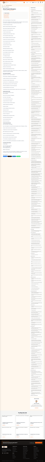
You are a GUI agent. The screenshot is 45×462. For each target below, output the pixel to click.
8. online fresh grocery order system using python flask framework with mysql (36, 25)
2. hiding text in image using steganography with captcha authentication (36, 56)
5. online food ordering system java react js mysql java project (36, 337)
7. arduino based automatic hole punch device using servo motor (36, 88)
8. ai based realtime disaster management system (36, 223)
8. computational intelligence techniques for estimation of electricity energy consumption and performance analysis (36, 135)
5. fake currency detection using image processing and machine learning (35, 314)
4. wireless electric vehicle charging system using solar (36, 169)
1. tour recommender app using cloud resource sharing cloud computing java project (36, 230)
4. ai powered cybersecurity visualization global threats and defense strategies (36, 312)
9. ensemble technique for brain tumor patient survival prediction (36, 322)
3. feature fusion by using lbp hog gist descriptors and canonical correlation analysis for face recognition (36, 332)
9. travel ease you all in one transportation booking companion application (35, 344)
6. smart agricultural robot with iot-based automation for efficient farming (35, 108)
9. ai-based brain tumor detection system (35, 71)
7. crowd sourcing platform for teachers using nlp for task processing (36, 362)
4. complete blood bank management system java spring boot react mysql (36, 335)
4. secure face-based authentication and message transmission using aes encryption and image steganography (36, 17)
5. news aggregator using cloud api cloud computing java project (35, 149)
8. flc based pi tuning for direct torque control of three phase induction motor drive (36, 179)
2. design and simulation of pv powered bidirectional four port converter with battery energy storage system (36, 165)
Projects (27, 2)
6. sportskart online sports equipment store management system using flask (35, 219)
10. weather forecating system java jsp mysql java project (36, 368)
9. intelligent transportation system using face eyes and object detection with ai (36, 366)
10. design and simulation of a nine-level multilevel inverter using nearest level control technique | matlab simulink (36, 183)
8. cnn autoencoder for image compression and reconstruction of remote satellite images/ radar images (36, 320)
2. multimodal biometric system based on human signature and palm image (36, 189)
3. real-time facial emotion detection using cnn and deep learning (36, 213)
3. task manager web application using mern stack (36, 261)
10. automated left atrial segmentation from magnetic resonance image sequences (35, 227)
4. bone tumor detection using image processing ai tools (36, 215)
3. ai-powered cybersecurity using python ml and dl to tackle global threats (36, 191)
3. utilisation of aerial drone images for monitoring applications (36, 14)
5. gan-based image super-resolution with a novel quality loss (36, 195)
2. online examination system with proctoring (36, 259)
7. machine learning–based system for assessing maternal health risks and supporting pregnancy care (36, 23)
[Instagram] (4, 453)
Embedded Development (36, 451)
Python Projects (24, 452)
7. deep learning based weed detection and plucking (36, 132)
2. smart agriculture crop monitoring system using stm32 (36, 99)
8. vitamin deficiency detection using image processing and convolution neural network (36, 154)
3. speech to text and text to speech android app (36, 282)
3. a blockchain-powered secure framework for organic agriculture (36, 296)
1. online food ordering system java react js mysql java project (36, 306)
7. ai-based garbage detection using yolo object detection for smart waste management (36, 199)
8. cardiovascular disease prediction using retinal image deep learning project (36, 70)
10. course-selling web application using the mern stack (36, 275)
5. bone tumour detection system (34, 63)
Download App (35, 2)
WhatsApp (19, 156)
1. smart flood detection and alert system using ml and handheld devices (36, 372)
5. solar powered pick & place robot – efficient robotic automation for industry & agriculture (36, 106)
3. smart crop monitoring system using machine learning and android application (36, 123)
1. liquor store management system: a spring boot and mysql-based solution (36, 32)
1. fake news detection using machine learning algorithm (36, 11)
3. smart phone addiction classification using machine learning (36, 353)
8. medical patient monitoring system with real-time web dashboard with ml (36, 388)
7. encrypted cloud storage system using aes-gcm (36, 245)
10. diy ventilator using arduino (34, 94)
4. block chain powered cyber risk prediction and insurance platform (36, 299)
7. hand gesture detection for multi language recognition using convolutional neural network (36, 340)
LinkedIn (14, 156)
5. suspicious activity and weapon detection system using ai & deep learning (36, 19)
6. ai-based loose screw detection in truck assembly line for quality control (35, 86)
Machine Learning (35, 453)
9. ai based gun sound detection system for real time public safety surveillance (36, 27)
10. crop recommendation (34, 29)
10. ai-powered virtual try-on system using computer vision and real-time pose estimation (36, 206)
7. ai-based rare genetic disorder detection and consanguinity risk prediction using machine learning (36, 68)
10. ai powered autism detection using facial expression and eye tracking (36, 346)
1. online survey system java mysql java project (36, 141)
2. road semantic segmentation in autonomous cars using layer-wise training (36, 211)
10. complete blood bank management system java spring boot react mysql (36, 251)
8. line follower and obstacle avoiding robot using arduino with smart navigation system (36, 90)
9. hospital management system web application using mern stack (36, 273)
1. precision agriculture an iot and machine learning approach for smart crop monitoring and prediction (36, 78)
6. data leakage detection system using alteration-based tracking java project (35, 243)
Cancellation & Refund (15, 451)
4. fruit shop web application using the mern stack (36, 263)
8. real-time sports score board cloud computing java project (36, 247)
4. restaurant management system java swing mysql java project (36, 147)
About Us (13, 454)
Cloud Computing (35, 457)
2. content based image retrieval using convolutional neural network (35, 351)
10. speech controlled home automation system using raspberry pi (36, 138)
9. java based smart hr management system (36, 156)
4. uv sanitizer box (33, 83)
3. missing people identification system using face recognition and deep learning (36, 36)
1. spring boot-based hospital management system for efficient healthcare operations (35, 234)
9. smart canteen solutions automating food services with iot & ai (36, 225)
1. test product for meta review (34, 254)
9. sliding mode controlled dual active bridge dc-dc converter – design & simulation (36, 181)
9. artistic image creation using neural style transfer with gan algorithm (35, 203)
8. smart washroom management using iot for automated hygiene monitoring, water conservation (36, 112)
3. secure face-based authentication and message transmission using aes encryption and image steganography (36, 58)
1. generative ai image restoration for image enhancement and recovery (35, 209)
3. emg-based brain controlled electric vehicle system (36, 81)
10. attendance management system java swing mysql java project (36, 324)
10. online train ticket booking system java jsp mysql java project (36, 158)
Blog (4, 5)
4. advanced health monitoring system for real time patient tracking (36, 104)
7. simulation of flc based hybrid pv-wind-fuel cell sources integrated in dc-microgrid (36, 176)
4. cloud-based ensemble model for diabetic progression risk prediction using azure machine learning (36, 39)
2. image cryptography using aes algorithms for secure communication (36, 308)
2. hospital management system (34, 12)
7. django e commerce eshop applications (35, 44)
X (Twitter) (10, 156)
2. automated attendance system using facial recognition (36, 280)
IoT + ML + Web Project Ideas (26, 458)
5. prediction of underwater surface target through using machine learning (35, 357)
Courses (30, 2)
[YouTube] (6, 453)
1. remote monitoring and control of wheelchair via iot (36, 97)
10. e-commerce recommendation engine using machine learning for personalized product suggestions (36, 74)
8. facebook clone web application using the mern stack (36, 271)
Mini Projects (24, 457)
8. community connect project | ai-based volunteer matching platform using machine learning (35, 47)
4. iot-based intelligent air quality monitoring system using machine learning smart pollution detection (36, 126)
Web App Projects (25, 453)
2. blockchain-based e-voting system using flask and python (36, 294)
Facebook (5, 156)
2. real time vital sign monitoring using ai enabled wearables (36, 375)
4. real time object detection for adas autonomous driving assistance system (36, 355)
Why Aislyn (14, 455)
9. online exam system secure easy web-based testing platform (36, 49)
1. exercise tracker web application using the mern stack (36, 257)
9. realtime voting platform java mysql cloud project (36, 249)
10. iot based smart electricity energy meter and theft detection (36, 116)
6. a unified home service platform (35, 43)
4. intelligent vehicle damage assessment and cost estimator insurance (36, 193)
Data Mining (35, 458)
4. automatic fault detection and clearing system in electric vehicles (36, 379)
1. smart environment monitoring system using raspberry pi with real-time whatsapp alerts (36, 119)
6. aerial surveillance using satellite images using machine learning (36, 197)
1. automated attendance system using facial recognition (36, 278)
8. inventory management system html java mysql (36, 342)
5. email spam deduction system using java (35, 241)
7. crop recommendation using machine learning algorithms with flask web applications (36, 221)
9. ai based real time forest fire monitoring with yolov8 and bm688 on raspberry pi (36, 93)
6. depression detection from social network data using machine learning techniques (36, 65)
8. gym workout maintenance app (34, 289)
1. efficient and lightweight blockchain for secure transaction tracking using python (36, 292)
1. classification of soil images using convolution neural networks (36, 54)
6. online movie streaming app (34, 286)
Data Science (35, 452)
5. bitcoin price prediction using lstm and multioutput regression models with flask (35, 217)
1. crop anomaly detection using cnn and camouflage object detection (35, 187)
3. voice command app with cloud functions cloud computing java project (36, 145)
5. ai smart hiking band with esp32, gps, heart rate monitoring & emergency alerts (36, 381)
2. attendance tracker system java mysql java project (36, 236)
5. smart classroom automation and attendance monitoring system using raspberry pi (36, 128)
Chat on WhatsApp (39, 442)
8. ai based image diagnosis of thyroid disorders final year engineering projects (36, 201)
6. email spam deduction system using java (35, 151)
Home (2, 5)
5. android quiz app (33, 285)
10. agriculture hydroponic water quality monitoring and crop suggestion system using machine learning (36, 393)
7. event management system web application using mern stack (36, 269)
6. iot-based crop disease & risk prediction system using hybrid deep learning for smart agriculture (36, 384)
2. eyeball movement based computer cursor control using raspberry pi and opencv (36, 121)
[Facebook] (2, 453)
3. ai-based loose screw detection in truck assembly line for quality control (35, 377)
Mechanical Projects (25, 451)
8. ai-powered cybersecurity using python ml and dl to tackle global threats (36, 364)
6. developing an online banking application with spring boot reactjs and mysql (36, 316)
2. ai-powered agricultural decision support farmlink (35, 34)
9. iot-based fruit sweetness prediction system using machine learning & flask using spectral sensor (36, 391)
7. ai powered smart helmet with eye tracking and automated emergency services (36, 386)
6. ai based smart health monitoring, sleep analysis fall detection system (35, 130)
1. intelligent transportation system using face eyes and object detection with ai (36, 328)
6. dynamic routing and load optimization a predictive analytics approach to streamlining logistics (36, 360)
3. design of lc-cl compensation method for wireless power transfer (35, 167)
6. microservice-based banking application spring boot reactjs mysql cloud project (36, 303)
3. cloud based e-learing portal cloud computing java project (36, 238)
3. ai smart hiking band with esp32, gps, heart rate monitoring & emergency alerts (36, 102)
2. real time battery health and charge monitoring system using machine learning (36, 330)
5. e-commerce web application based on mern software (36, 41)
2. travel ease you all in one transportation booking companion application (35, 143)
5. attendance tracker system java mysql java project (36, 301)
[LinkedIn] (7, 453)
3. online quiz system (33, 310)
